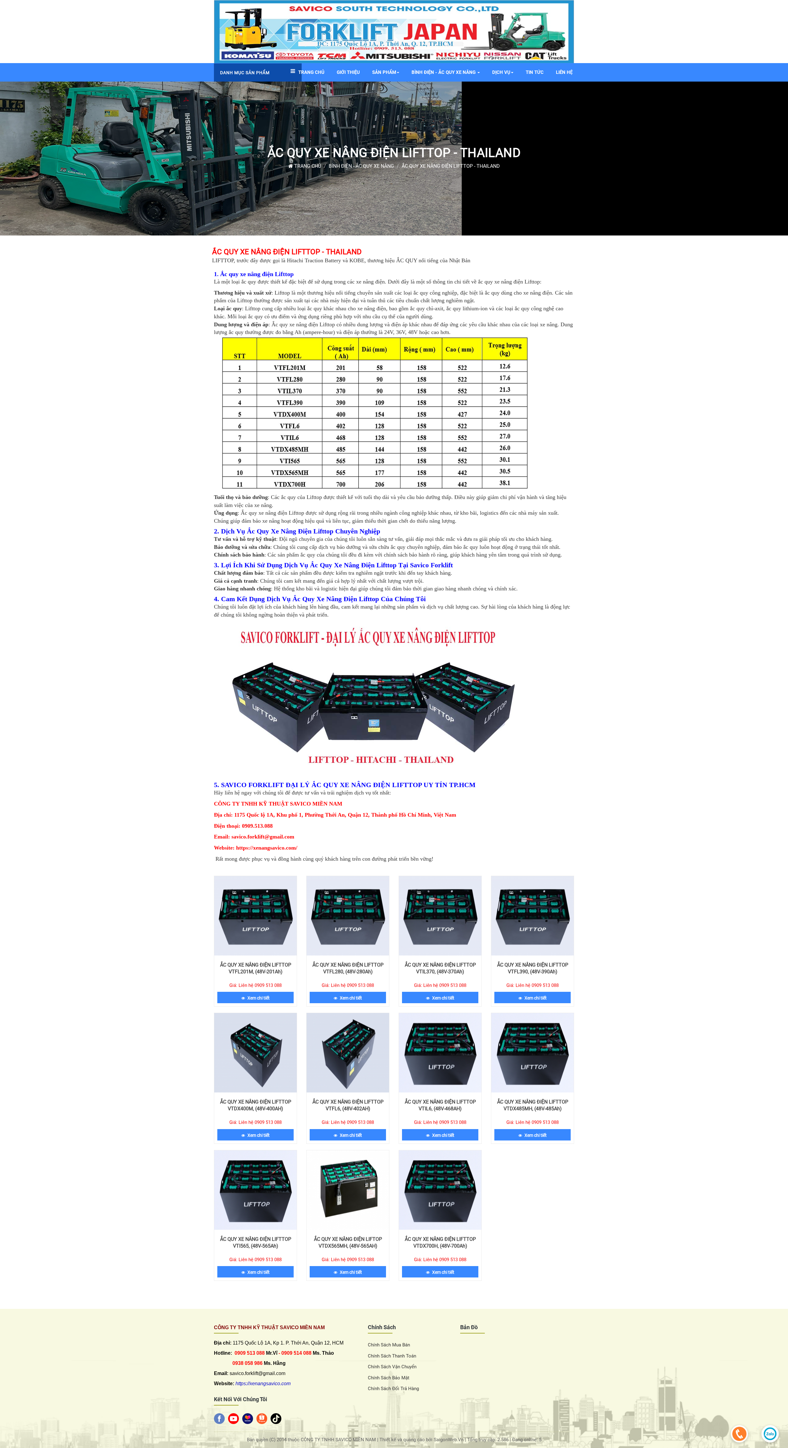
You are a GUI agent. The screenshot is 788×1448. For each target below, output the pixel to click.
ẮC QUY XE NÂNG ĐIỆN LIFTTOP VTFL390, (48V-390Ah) (532, 968)
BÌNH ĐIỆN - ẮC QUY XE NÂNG (361, 166)
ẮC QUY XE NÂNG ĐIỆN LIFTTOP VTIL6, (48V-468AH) (440, 1105)
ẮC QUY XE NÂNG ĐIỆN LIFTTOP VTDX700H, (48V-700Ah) (440, 1242)
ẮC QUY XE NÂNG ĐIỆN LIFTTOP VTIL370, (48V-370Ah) (440, 968)
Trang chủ (307, 166)
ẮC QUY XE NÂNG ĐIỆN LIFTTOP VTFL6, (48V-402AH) (348, 1105)
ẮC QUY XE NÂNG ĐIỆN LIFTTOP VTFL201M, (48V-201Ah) (255, 968)
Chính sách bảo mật (388, 1378)
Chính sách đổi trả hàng (393, 1388)
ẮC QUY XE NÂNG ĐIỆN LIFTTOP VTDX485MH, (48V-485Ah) (532, 1105)
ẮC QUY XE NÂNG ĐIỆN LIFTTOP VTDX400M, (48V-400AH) (255, 1105)
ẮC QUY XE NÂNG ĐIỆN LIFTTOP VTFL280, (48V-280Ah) (348, 968)
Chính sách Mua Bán (389, 1345)
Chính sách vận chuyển (392, 1367)
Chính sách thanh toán (392, 1356)
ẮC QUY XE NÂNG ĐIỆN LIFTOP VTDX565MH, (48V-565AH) (348, 1242)
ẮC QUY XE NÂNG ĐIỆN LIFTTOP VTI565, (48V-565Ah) (255, 1242)
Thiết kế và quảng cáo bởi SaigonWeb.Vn (422, 1439)
